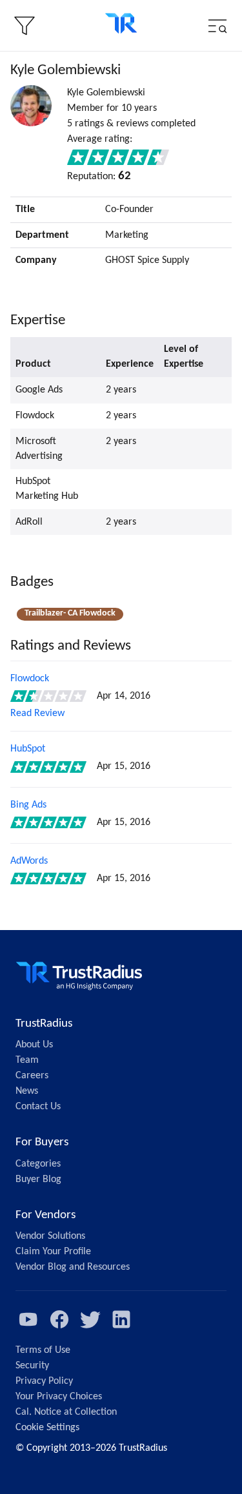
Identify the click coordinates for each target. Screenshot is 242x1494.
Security (32, 1366)
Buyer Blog (38, 1179)
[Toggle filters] (24, 26)
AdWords (29, 861)
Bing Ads (28, 805)
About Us (34, 1045)
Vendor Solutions (50, 1236)
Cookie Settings (47, 1427)
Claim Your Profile (53, 1252)
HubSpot (27, 749)
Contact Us (38, 1106)
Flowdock (29, 679)
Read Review (37, 713)
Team (27, 1060)
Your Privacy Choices (58, 1397)
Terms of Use (42, 1350)
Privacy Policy (44, 1381)
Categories (38, 1164)
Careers (31, 1076)
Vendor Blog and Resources (72, 1267)
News (26, 1091)
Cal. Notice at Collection (66, 1412)
